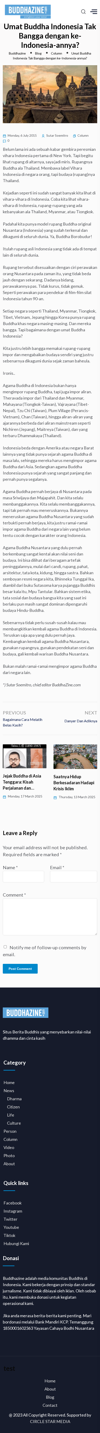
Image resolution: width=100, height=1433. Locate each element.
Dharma (14, 1098)
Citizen (13, 1106)
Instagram (12, 1211)
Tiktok (9, 1235)
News (8, 1090)
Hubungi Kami (16, 1243)
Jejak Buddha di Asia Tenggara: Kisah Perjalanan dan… (22, 782)
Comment (14, 894)
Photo (9, 1155)
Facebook (12, 1202)
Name (10, 867)
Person (10, 1131)
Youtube (11, 1227)
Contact (50, 1405)
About (9, 1163)
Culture (14, 1123)
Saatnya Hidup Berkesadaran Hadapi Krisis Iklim (73, 782)
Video (8, 1147)
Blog (50, 1397)
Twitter (10, 1219)
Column (83, 135)
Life (10, 1114)
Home (9, 1082)
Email (57, 867)
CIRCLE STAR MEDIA (50, 1421)
